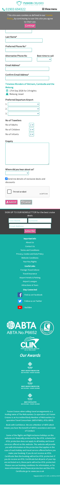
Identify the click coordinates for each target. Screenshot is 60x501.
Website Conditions (29, 257)
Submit (12, 202)
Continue (30, 25)
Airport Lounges (30, 281)
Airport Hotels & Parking (30, 277)
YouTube (28, 307)
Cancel (27, 202)
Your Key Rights (30, 261)
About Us (30, 242)
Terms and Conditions (30, 250)
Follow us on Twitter (33, 301)
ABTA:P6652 (37, 420)
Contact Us (30, 246)
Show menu (50, 9)
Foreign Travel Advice (30, 270)
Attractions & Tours (30, 285)
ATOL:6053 (48, 420)
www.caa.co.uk (37, 471)
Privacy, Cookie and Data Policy (30, 254)
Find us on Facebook (33, 294)
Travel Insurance (30, 273)
